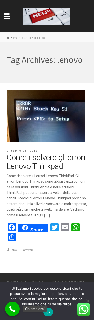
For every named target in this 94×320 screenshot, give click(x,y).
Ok (48, 312)
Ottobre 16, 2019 (22, 151)
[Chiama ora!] (12, 309)
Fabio (13, 250)
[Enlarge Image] (46, 116)
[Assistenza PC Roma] (47, 15)
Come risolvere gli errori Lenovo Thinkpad (46, 162)
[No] (87, 300)
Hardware (27, 250)
